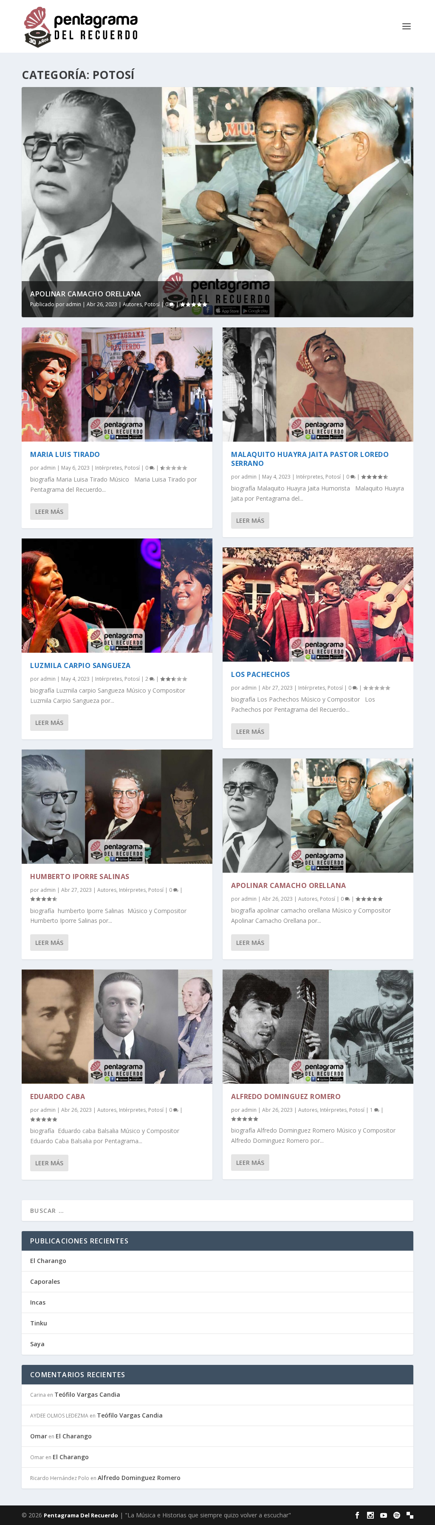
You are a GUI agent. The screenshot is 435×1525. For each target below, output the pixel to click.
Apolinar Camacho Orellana (85, 294)
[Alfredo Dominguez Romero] (318, 1027)
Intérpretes (108, 467)
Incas (37, 1302)
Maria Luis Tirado (65, 454)
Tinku (38, 1323)
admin (73, 304)
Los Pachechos (260, 674)
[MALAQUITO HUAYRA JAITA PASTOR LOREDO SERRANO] (318, 384)
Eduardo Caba (57, 1096)
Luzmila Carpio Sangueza (80, 665)
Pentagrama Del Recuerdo (81, 1515)
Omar (38, 1436)
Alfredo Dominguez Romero (286, 1096)
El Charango (48, 1261)
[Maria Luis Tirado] (117, 384)
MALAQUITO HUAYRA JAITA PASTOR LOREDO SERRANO (310, 459)
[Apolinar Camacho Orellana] (318, 815)
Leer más (49, 511)
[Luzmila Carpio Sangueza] (117, 595)
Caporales (45, 1281)
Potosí (152, 304)
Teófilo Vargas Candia (87, 1394)
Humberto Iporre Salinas (80, 876)
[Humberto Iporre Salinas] (117, 807)
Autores (132, 304)
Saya (37, 1344)
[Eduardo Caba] (117, 1027)
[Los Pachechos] (318, 604)
